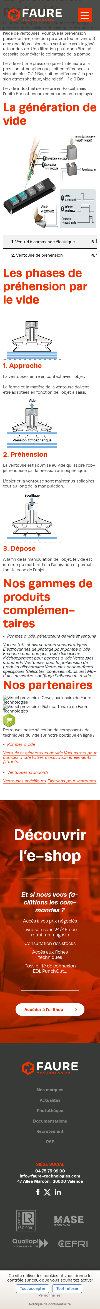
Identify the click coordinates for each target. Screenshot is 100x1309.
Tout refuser (67, 1289)
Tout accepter (32, 1289)
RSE (50, 1141)
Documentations (50, 1121)
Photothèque (50, 1110)
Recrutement (50, 1131)
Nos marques (50, 1089)
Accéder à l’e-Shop (43, 1009)
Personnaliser (50, 1295)
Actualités (50, 1100)
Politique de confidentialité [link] (50, 1304)
